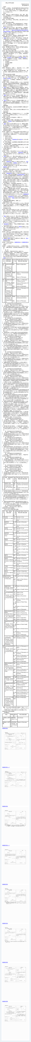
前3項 (20, 226)
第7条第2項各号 (21, 174)
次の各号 (9, 57)
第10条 (9, 121)
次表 (4, 257)
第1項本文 (6, 224)
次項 (27, 161)
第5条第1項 (15, 139)
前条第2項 (20, 152)
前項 (5, 27)
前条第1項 (8, 161)
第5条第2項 (9, 173)
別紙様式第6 (25, 242)
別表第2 (5, 166)
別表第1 (15, 162)
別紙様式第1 (17, 242)
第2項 (5, 100)
